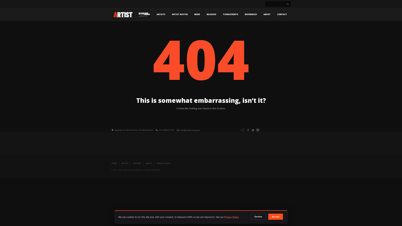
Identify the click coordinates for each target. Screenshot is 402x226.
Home (147, 14)
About (267, 14)
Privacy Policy (163, 163)
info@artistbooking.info (190, 130)
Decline (258, 216)
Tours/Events (230, 14)
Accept (275, 216)
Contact (282, 14)
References (251, 14)
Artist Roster (180, 14)
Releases (211, 14)
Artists (161, 14)
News (197, 14)
